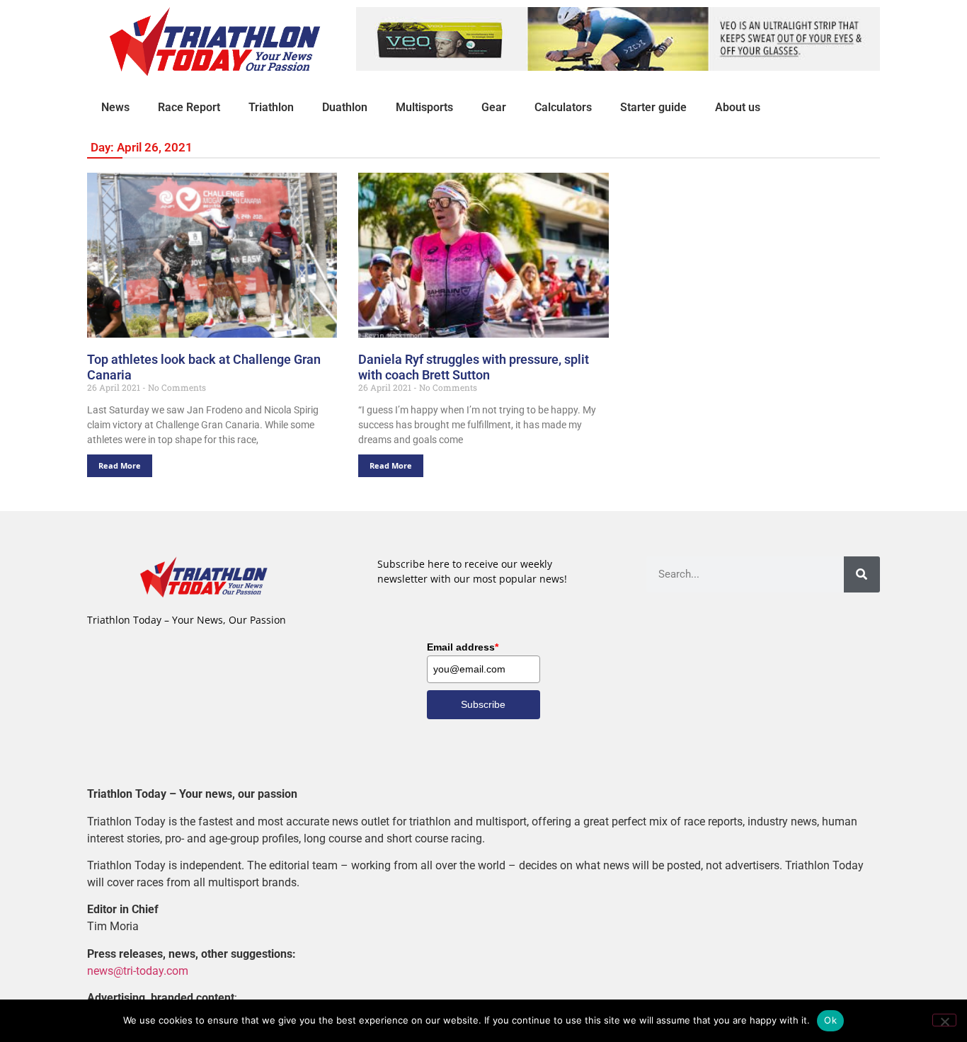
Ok (830, 1020)
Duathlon (344, 107)
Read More (119, 465)
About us (737, 107)
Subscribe (483, 704)
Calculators (563, 107)
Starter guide (653, 107)
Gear (493, 107)
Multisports (424, 107)
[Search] (862, 574)
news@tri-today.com (137, 971)
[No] (944, 1020)
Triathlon (271, 107)
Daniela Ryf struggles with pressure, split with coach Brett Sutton (473, 367)
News (115, 107)
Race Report (189, 107)
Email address (462, 647)
